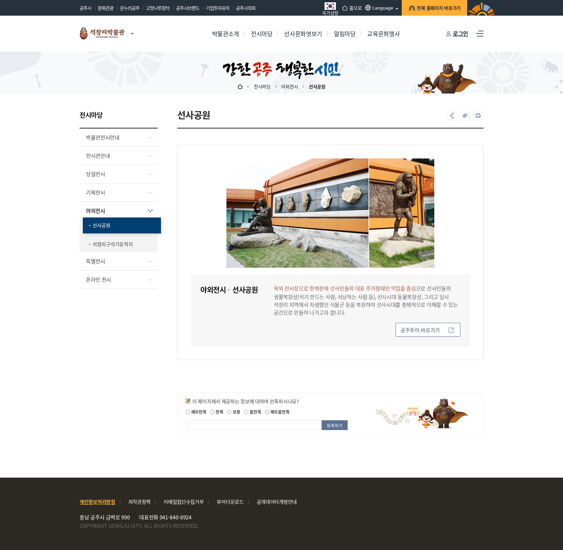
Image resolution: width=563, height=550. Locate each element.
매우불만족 (279, 412)
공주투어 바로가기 (420, 330)
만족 (218, 412)
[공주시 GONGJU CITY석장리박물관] (101, 34)
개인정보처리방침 (97, 501)
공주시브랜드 (187, 8)
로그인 (460, 33)
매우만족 (198, 412)
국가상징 (330, 12)
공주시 (85, 8)
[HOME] (240, 86)
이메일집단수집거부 (184, 501)
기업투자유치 (217, 8)
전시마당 (262, 86)
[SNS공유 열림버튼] (452, 115)
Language (382, 7)
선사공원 (317, 86)
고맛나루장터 (157, 8)
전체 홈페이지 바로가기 (439, 8)
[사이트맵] (480, 34)
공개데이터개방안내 (277, 501)
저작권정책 (139, 501)
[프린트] (478, 115)
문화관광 (105, 8)
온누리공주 (129, 8)
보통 (235, 412)
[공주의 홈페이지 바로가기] (132, 27)
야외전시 (289, 86)
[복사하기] (465, 115)
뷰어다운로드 (230, 501)
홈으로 (355, 8)
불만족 (254, 412)
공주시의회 (245, 8)
